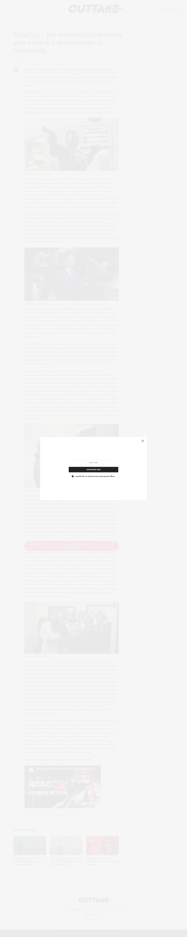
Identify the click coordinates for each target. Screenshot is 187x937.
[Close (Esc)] (143, 441)
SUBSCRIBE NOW (94, 470)
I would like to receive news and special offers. (95, 476)
